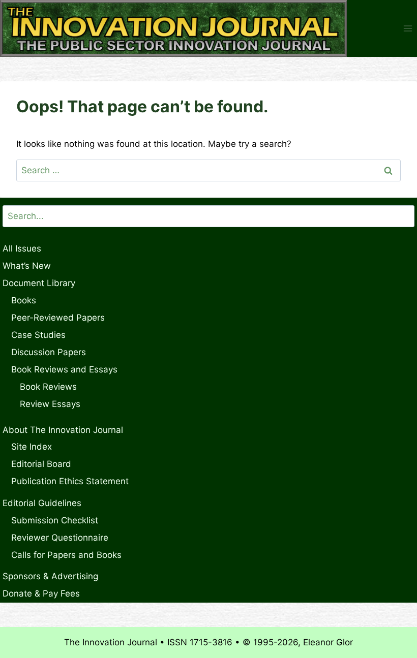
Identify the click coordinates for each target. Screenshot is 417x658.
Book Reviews (48, 387)
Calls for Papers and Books (66, 555)
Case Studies (38, 335)
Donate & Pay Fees (41, 593)
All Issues (22, 248)
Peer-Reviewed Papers (58, 317)
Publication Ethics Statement (70, 481)
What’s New (27, 266)
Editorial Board (41, 464)
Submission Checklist (54, 520)
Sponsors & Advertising (50, 576)
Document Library (39, 283)
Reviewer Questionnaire (59, 537)
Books (23, 300)
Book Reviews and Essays (64, 369)
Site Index (31, 447)
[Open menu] (407, 29)
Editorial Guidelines (42, 503)
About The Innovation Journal (63, 430)
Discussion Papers (48, 352)
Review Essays (50, 404)
